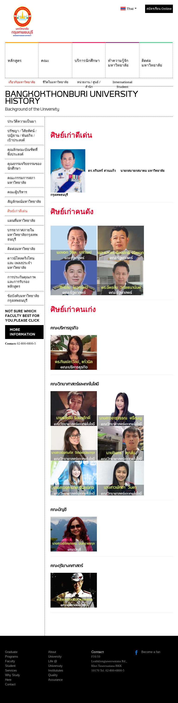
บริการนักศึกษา (87, 61)
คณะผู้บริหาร (17, 192)
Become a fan (150, 652)
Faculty (10, 661)
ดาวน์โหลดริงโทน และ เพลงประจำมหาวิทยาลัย (20, 262)
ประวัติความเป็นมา (21, 121)
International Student (122, 84)
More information (22, 332)
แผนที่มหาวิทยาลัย (21, 220)
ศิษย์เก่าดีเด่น (17, 211)
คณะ (45, 61)
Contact (10, 684)
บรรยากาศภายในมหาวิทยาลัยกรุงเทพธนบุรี (22, 234)
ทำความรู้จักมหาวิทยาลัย (118, 63)
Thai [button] (130, 8)
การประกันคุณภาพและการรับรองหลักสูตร (21, 281)
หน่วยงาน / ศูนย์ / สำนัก (89, 84)
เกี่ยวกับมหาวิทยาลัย (22, 82)
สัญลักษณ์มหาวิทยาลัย (24, 201)
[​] (121, 242)
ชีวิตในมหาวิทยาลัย (55, 82)
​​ (74, 352)
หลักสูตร (15, 61)
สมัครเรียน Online (159, 8)
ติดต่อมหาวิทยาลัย (152, 63)
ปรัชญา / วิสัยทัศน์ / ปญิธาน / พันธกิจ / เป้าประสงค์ (21, 135)
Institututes (55, 670)
